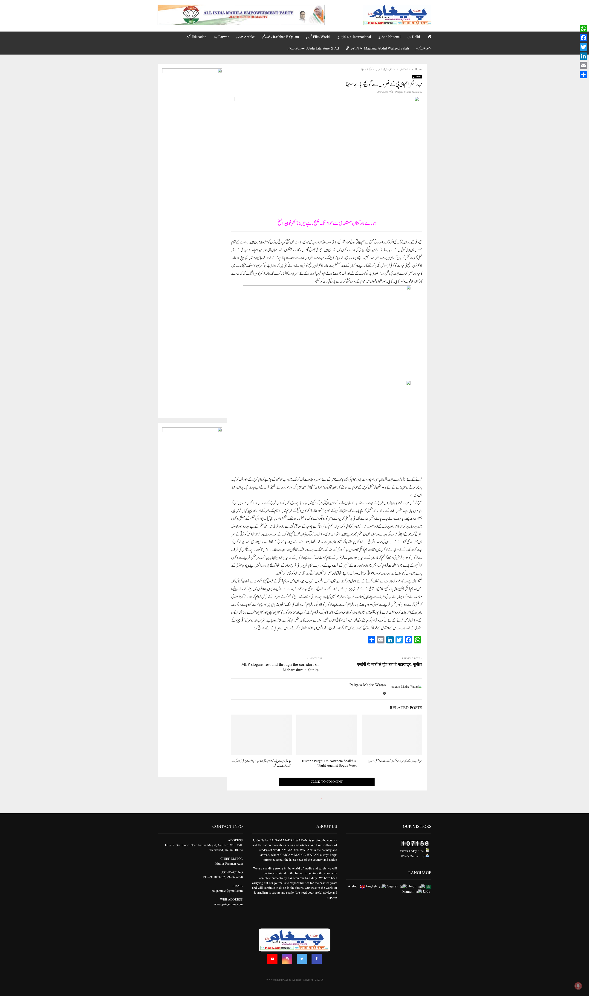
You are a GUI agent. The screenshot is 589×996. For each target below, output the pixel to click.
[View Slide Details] (241, 15)
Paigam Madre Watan (407, 92)
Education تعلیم (196, 37)
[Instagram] (287, 959)
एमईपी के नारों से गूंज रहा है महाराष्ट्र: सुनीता (389, 665)
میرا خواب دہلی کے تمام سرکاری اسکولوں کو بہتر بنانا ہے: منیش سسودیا (395, 761)
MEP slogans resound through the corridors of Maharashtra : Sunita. (280, 667)
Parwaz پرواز (221, 37)
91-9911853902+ (213, 877)
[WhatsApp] (583, 28)
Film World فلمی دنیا (318, 37)
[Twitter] (302, 959)
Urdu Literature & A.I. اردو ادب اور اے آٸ (313, 48)
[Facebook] (317, 959)
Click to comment (327, 781)
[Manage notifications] (578, 986)
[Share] (583, 74)
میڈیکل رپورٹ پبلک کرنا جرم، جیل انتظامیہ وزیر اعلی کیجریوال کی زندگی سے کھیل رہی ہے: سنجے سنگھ (261, 763)
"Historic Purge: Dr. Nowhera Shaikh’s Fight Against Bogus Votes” (329, 763)
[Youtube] (272, 959)
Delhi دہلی (413, 37)
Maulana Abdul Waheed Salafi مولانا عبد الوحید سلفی (377, 48)
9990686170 (235, 877)
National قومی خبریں (389, 37)
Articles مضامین (245, 37)
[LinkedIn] (583, 56)
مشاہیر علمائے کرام (423, 48)
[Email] (583, 65)
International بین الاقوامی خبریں (354, 37)
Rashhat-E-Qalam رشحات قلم (280, 37)
